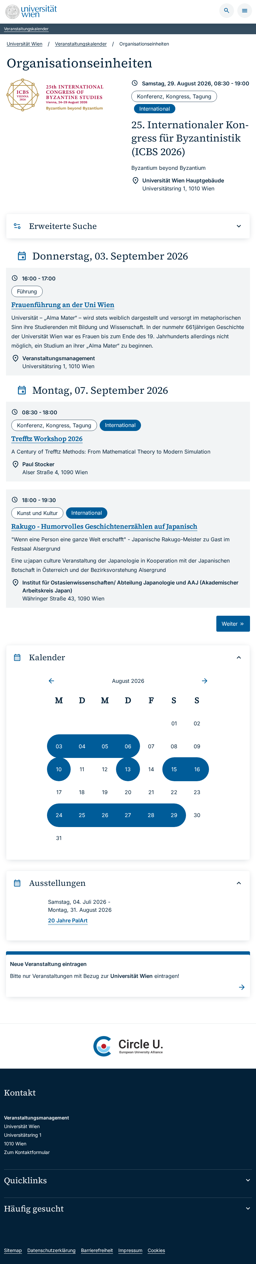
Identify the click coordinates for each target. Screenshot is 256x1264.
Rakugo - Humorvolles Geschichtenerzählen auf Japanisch (104, 526)
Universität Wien (24, 44)
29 (174, 815)
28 (151, 815)
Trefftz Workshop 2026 (47, 438)
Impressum (130, 1250)
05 (105, 746)
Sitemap (13, 1250)
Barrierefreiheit (97, 1250)
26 (105, 815)
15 (174, 769)
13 (128, 769)
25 (82, 815)
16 (197, 769)
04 (82, 746)
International (154, 108)
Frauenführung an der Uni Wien (62, 304)
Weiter (230, 623)
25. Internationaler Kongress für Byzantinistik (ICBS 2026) (190, 138)
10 (59, 769)
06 (128, 746)
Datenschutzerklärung (51, 1250)
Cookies (156, 1250)
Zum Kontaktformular (27, 1152)
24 (59, 815)
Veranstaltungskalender (26, 28)
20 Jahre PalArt (68, 920)
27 (128, 815)
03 (59, 746)
